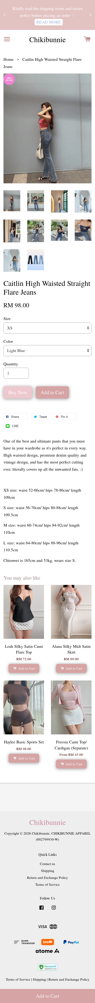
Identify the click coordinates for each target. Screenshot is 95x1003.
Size (7, 318)
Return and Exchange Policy (47, 877)
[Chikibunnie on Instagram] (53, 909)
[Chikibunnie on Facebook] (41, 909)
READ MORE (48, 22)
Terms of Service (47, 884)
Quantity (10, 364)
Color (8, 341)
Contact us (47, 863)
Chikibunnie (47, 39)
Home (8, 59)
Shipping (47, 870)
